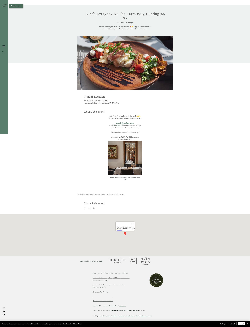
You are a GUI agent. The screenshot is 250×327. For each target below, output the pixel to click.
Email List (127, 316)
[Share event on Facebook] (85, 208)
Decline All (232, 324)
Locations (121, 316)
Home (101, 316)
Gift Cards (114, 316)
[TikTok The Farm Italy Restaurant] (4, 315)
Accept (241, 324)
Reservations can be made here (103, 301)
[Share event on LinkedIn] (94, 208)
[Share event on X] (90, 208)
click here (122, 306)
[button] (3, 45)
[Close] (247, 323)
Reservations (107, 316)
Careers (132, 316)
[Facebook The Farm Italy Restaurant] (4, 311)
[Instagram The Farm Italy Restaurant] (4, 308)
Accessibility (148, 316)
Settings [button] (222, 324)
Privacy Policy (140, 316)
